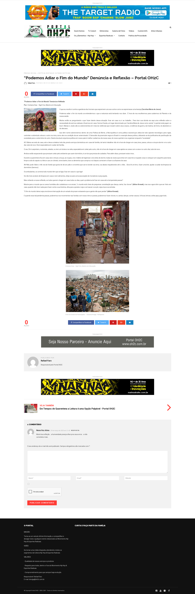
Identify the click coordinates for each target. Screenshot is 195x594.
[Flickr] (164, 591)
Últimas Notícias (62, 73)
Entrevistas (104, 31)
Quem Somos (79, 31)
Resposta (75, 430)
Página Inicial (30, 73)
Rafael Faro (31, 83)
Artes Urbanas (156, 31)
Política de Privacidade (138, 36)
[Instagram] (156, 591)
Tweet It (66, 94)
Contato (121, 36)
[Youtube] (160, 591)
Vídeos (131, 31)
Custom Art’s (142, 31)
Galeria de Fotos (118, 31)
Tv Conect (92, 31)
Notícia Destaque (46, 73)
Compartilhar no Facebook (44, 94)
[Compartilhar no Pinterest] (75, 94)
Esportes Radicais (106, 36)
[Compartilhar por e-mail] (92, 94)
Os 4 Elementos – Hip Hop (84, 36)
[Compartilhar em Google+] (84, 94)
